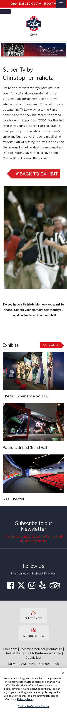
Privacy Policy (25, 699)
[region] (33, 690)
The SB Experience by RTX (25, 396)
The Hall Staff (13, 653)
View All (50, 345)
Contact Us (55, 649)
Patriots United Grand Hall (25, 447)
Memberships (33, 635)
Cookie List (33, 657)
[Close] (63, 673)
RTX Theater (13, 499)
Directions (10, 649)
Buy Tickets (33, 618)
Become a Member (32, 649)
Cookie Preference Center (33, 706)
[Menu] (5, 11)
